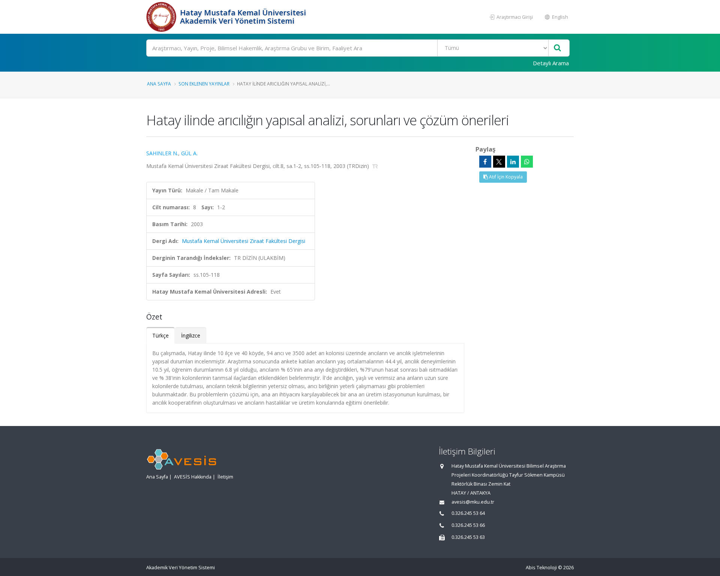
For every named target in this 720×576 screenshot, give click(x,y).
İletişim (225, 477)
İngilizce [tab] (190, 335)
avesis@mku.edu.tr (473, 502)
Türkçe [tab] (160, 335)
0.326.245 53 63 (468, 537)
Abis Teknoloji (541, 567)
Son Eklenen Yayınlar (204, 84)
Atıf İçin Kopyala (505, 177)
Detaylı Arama (551, 63)
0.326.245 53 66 (468, 525)
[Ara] (557, 48)
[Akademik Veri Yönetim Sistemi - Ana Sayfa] (162, 17)
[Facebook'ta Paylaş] (485, 162)
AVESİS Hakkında (193, 477)
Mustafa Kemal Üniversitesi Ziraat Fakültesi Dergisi (243, 240)
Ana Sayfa (159, 84)
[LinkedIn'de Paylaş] (513, 162)
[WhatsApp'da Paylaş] (527, 162)
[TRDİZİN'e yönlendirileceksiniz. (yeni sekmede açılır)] (375, 166)
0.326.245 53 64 (468, 513)
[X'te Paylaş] (499, 162)
